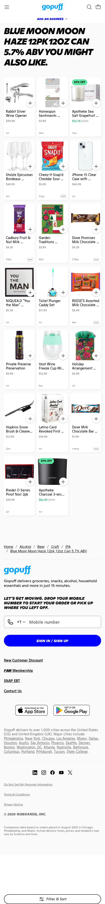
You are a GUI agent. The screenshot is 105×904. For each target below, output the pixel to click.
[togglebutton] (52, 899)
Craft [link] (55, 546)
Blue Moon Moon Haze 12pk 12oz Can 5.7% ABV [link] (48, 551)
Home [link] (8, 546)
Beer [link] (41, 546)
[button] (98, 7)
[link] (52, 7)
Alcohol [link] (25, 546)
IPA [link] (68, 546)
